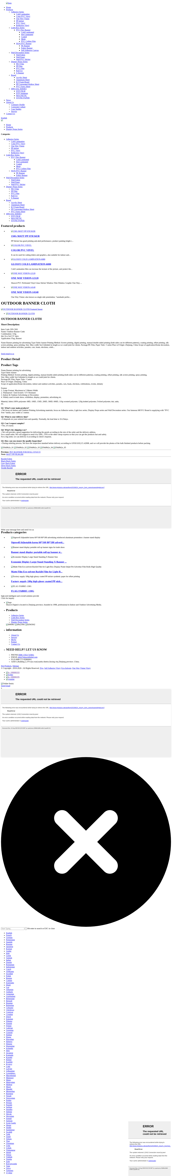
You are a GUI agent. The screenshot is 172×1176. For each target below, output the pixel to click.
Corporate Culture (18, 107)
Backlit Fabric (6, 459)
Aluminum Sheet (23, 80)
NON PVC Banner (23, 43)
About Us (10, 102)
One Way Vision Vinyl (81, 668)
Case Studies (16, 109)
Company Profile (18, 105)
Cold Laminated (27, 32)
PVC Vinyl (20, 23)
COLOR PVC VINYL (22, 250)
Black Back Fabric (8, 461)
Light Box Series (18, 28)
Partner (14, 642)
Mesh (23, 39)
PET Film (20, 64)
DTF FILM (20, 91)
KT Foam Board (22, 82)
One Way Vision (22, 19)
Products (9, 10)
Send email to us (7, 354)
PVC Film (20, 68)
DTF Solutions (22, 93)
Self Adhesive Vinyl (52, 668)
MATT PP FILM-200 (14, 454)
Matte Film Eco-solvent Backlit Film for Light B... (36, 571)
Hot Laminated (27, 34)
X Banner (20, 73)
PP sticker (20, 21)
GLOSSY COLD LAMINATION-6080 (31, 264)
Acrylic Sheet (21, 77)
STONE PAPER (23, 98)
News (8, 100)
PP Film (19, 66)
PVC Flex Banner (23, 30)
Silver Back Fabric (8, 466)
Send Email (5, 686)
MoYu (13, 640)
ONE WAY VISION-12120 (25, 278)
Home (8, 7)
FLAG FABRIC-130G (22, 591)
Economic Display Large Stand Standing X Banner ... (39, 562)
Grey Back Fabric (8, 463)
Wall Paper (20, 57)
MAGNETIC (21, 96)
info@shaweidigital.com (27, 657)
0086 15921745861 (26, 655)
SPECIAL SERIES (19, 89)
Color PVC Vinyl (23, 16)
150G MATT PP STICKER (25, 236)
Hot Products (6, 666)
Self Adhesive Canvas (30, 50)
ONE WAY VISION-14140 (25, 292)
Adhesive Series (17, 12)
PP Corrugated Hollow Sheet (27, 84)
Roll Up (19, 71)
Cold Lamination (23, 14)
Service (14, 111)
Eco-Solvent (66, 668)
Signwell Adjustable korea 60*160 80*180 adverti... (37, 542)
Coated (24, 37)
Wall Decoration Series (20, 53)
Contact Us (10, 114)
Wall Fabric (20, 55)
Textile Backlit (7, 468)
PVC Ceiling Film (28, 41)
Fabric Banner (26, 48)
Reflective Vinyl (22, 25)
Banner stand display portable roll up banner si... (36, 552)
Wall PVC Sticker (23, 59)
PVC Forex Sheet (23, 86)
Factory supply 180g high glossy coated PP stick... (36, 581)
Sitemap (15, 666)
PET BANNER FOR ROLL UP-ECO (25, 452)
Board (13, 75)
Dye (41, 668)
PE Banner (25, 46)
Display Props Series (19, 62)
